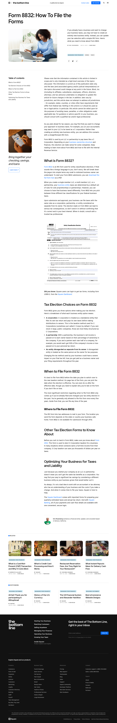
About (87, 680)
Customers (11, 682)
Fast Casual (37, 676)
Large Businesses (39, 697)
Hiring (87, 55)
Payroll (10, 697)
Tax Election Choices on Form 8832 (19, 85)
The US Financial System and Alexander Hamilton (70, 596)
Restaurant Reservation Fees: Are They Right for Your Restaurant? (70, 566)
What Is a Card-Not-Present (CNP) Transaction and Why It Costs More (19, 566)
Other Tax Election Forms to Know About (18, 93)
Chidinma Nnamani (67, 572)
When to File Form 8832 (15, 89)
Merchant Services (65, 689)
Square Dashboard (65, 294)
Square (38, 572)
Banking (10, 692)
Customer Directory (14, 689)
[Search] (104, 3)
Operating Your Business (43, 634)
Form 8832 (48, 167)
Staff (9, 694)
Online (10, 676)
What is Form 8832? (14, 82)
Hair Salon (37, 687)
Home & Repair (38, 694)
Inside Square (39, 642)
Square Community (65, 684)
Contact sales (85, 3)
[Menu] (108, 3)
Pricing (62, 669)
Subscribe (104, 633)
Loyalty (10, 687)
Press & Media (90, 682)
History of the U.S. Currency (42, 596)
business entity (64, 185)
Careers (88, 685)
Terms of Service (86, 719)
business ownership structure (80, 142)
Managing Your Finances (75, 55)
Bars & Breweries (39, 679)
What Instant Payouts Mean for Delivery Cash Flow (96, 566)
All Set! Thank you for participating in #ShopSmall (17, 597)
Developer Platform (65, 687)
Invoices (10, 679)
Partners (88, 690)
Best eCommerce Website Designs (93, 596)
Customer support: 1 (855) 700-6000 (96, 669)
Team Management (13, 700)
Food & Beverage (39, 669)
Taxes (92, 55)
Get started (96, 3)
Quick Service (38, 671)
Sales (61, 679)
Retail (36, 682)
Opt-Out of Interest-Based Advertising (100, 719)
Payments (11, 674)
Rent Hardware (64, 692)
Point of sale (12, 671)
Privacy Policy (80, 637)
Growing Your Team (41, 637)
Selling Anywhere (40, 627)
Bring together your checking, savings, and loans (19, 160)
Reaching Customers (15, 591)
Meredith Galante (15, 572)
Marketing (11, 684)
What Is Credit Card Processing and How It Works (44, 566)
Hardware (11, 705)
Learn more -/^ (14, 170)
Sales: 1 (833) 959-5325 (92, 671)
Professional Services (40, 692)
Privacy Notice (77, 719)
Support (62, 682)
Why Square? (63, 671)
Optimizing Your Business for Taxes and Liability (19, 98)
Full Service (37, 674)
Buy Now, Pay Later (14, 702)
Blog (61, 676)
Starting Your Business (42, 621)
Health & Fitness (39, 689)
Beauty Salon (38, 684)
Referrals (88, 687)
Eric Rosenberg (74, 45)
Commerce (11, 669)
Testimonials (63, 674)
